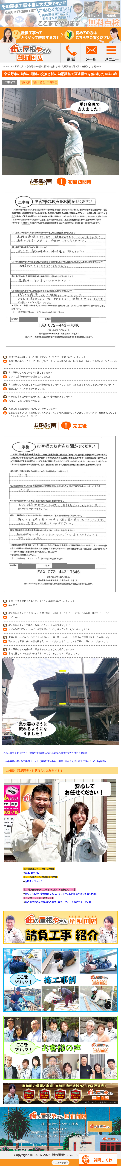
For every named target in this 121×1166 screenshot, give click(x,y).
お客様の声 (17, 66)
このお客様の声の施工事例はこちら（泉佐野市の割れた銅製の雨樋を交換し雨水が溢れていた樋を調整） (55, 761)
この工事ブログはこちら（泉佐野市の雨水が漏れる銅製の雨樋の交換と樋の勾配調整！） (47, 753)
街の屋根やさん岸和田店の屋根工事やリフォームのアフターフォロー (59, 902)
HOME (6, 66)
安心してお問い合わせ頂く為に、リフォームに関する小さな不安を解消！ (61, 893)
